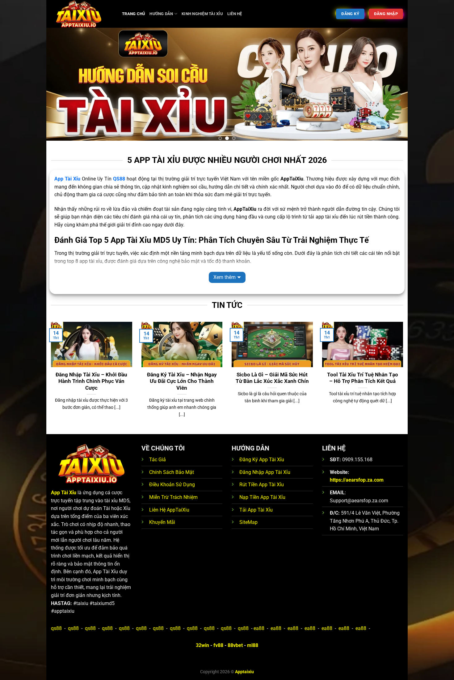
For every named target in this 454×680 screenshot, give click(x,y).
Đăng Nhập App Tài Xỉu (264, 472)
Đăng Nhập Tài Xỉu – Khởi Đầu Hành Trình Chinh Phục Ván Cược (91, 381)
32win (202, 645)
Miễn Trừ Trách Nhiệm (173, 497)
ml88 (252, 645)
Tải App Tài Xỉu (256, 510)
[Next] (392, 86)
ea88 (259, 628)
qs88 (56, 628)
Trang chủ (133, 13)
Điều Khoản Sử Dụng (172, 484)
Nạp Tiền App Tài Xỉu (262, 497)
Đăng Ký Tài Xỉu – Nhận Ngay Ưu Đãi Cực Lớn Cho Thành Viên (182, 381)
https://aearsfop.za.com (357, 480)
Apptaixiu (244, 671)
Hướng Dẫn (161, 13)
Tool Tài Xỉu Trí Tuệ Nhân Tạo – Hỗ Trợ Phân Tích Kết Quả (362, 378)
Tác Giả (157, 459)
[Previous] (61, 86)
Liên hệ (234, 13)
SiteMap (248, 522)
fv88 (218, 645)
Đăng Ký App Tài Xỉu (261, 459)
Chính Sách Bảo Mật (171, 472)
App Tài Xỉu (67, 179)
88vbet (235, 645)
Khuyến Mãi (162, 522)
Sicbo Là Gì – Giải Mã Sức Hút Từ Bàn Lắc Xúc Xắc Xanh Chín (272, 378)
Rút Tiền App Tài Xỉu (261, 484)
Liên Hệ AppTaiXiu (169, 510)
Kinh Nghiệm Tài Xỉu (202, 13)
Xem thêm (224, 277)
